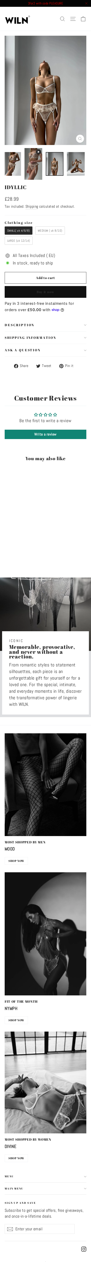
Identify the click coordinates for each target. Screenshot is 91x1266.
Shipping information (30, 337)
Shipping (31, 206)
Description (19, 325)
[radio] (18, 230)
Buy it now (45, 292)
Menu (9, 1176)
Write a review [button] (45, 434)
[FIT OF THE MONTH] (45, 933)
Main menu (14, 1188)
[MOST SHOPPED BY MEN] (45, 784)
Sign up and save (20, 1202)
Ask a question (23, 350)
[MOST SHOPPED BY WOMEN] (45, 1082)
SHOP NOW (16, 861)
